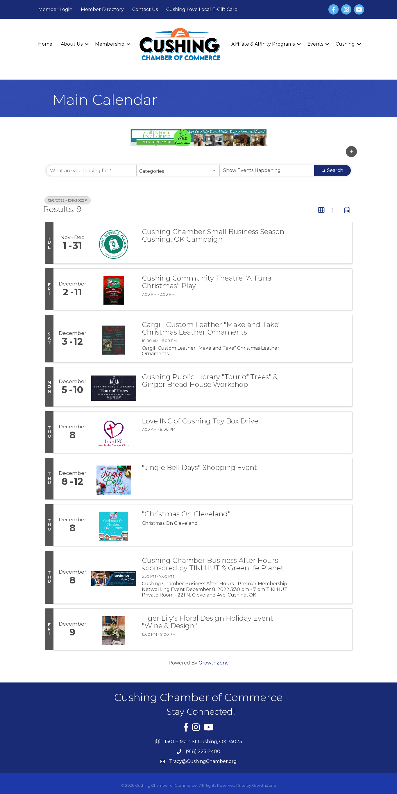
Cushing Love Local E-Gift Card (202, 9)
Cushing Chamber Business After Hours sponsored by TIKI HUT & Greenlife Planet (213, 564)
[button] (351, 151)
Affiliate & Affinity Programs (263, 44)
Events (315, 44)
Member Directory (102, 9)
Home (45, 44)
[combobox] (178, 170)
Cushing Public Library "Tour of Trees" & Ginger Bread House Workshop (210, 381)
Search (335, 170)
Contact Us (145, 9)
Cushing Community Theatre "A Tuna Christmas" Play (206, 282)
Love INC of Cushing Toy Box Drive (200, 421)
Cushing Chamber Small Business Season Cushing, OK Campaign (213, 235)
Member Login (55, 9)
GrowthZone (214, 663)
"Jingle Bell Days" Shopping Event (199, 467)
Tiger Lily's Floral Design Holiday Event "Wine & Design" (207, 622)
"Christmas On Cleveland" (186, 514)
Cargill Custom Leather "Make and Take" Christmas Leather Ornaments (211, 328)
